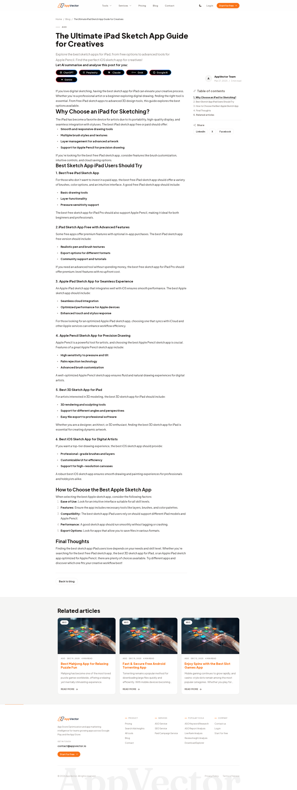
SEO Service (161, 728)
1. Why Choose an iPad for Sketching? (214, 97)
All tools (129, 733)
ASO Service (161, 723)
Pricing (142, 5)
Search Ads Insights (134, 728)
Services (123, 5)
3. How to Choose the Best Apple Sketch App (216, 106)
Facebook (225, 131)
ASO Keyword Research (197, 723)
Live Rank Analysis (193, 733)
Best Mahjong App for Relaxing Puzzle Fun (84, 665)
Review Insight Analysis (196, 738)
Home (59, 19)
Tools (105, 5)
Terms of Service (231, 776)
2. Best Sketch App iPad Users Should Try (213, 101)
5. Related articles (203, 114)
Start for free (226, 5)
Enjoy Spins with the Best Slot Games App (207, 665)
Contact (169, 5)
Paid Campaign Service (166, 733)
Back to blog (67, 581)
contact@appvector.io (72, 746)
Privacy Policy (212, 776)
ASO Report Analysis (195, 728)
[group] (66, 72)
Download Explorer (194, 742)
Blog (155, 5)
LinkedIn (200, 131)
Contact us (220, 723)
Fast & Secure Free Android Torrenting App (144, 665)
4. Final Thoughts (202, 110)
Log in (210, 5)
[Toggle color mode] (200, 5)
